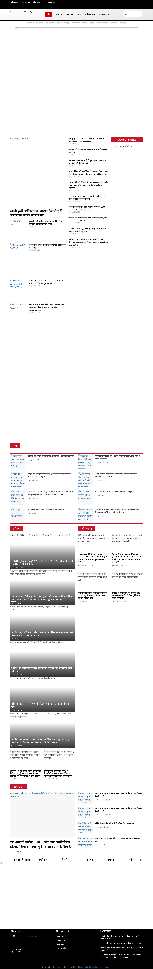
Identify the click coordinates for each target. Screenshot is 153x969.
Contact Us (26, 2)
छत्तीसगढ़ (114, 23)
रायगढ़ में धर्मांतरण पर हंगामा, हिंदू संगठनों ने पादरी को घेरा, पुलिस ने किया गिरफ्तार (126, 595)
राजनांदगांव (76, 23)
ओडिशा (59, 23)
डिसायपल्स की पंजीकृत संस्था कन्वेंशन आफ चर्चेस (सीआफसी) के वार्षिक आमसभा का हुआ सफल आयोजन (92, 558)
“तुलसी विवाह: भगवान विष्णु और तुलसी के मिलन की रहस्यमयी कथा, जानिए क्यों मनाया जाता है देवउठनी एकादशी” (126, 558)
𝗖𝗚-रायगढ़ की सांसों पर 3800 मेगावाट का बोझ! (113, 491)
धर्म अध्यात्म (90, 14)
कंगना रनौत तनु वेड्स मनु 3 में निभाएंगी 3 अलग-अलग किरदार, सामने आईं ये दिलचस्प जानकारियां (58, 773)
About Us (14, 2)
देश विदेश (58, 14)
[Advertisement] (76, 117)
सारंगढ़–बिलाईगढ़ (102, 23)
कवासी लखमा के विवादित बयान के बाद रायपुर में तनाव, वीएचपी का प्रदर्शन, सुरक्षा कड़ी (92, 595)
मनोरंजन (70, 14)
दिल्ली (64, 859)
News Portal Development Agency (94, 967)
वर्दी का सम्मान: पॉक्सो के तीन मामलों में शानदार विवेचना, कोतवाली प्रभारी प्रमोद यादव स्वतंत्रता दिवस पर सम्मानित (88, 242)
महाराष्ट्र (66, 23)
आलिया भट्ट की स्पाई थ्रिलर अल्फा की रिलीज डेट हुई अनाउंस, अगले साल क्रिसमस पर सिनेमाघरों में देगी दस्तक (25, 773)
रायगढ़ (84, 23)
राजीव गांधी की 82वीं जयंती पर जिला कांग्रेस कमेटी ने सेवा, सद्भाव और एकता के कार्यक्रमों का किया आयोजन (89, 185)
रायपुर (92, 23)
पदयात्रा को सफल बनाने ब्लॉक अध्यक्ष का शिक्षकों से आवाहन (51, 456)
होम (48, 14)
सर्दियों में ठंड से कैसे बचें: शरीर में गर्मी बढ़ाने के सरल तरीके (114, 823)
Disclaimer (37, 2)
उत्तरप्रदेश (123, 23)
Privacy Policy (50, 2)
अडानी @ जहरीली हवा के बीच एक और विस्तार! (46, 509)
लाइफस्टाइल (104, 14)
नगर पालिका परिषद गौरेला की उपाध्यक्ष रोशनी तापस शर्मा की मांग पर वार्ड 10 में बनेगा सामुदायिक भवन (46, 307)
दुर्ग (130, 859)
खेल (79, 14)
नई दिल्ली (39, 23)
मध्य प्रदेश (30, 23)
